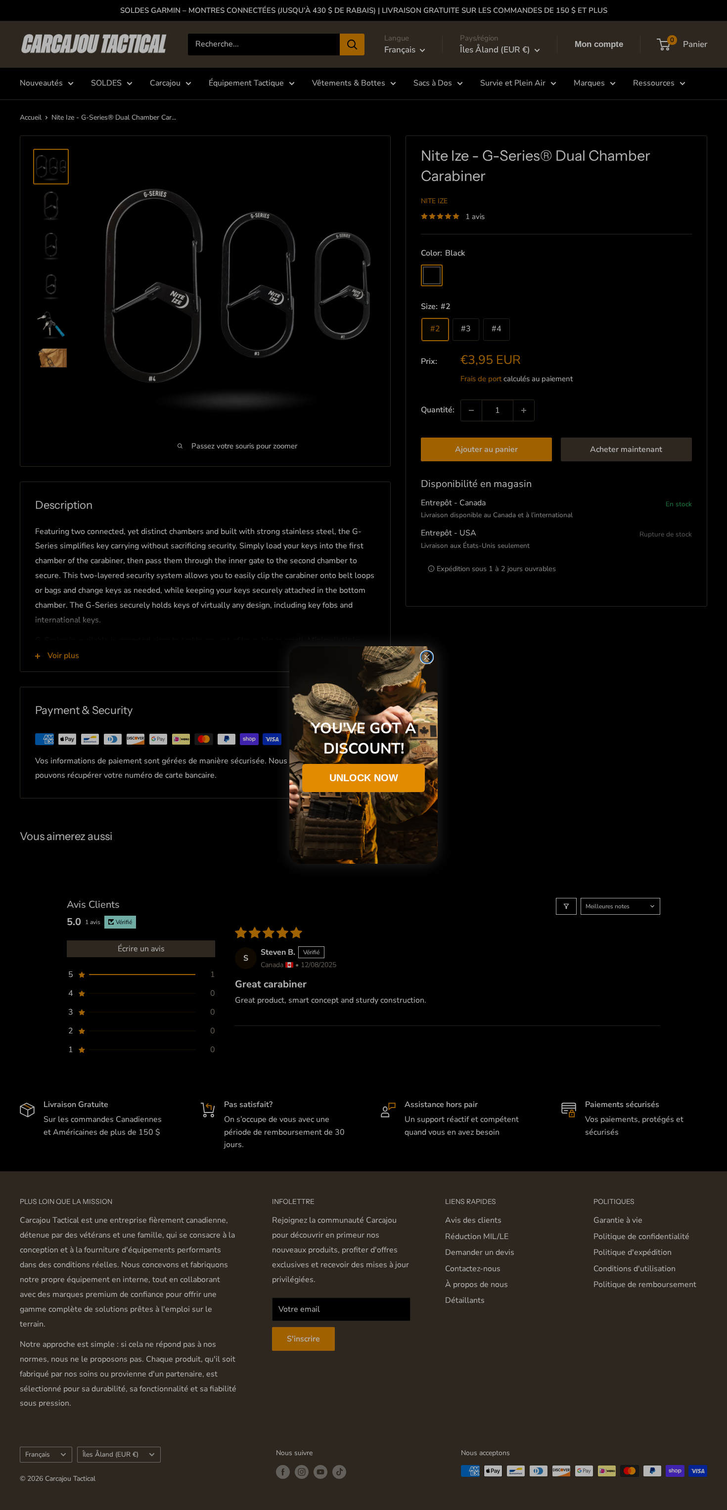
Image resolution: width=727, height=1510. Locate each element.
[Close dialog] (427, 657)
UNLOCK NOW (363, 777)
